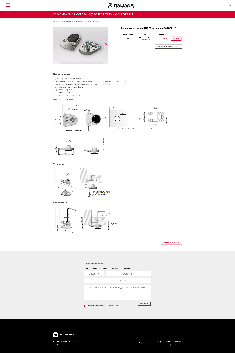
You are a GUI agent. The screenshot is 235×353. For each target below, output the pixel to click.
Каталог (55, 21)
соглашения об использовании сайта (109, 305)
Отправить (144, 304)
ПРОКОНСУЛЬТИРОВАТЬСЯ (168, 47)
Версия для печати (171, 243)
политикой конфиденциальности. (171, 345)
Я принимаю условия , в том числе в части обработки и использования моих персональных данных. (108, 306)
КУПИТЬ (176, 39)
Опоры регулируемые (65, 21)
